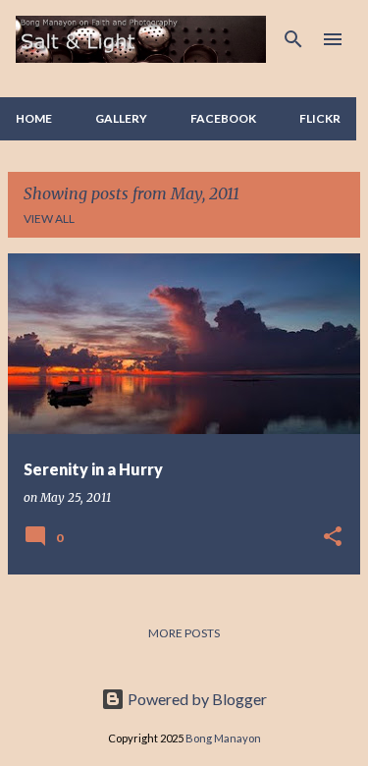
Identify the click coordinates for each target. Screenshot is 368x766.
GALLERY (121, 118)
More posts (184, 633)
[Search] (293, 39)
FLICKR (320, 118)
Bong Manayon (223, 738)
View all (49, 218)
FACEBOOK (223, 118)
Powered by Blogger (196, 698)
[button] (332, 537)
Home (34, 118)
